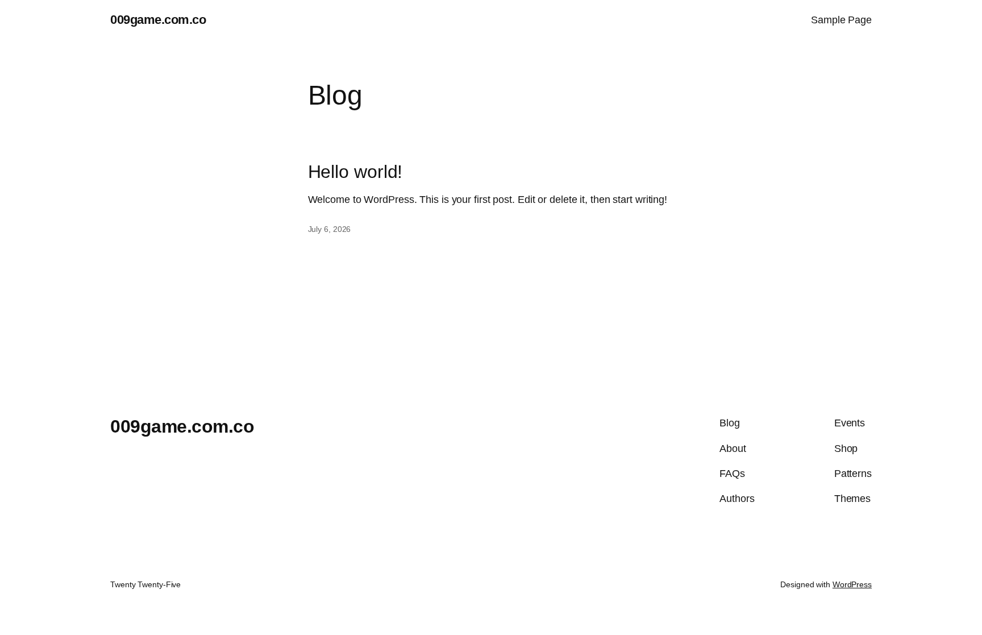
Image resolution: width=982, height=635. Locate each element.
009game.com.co (158, 20)
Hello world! (355, 171)
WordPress (852, 584)
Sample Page (841, 20)
